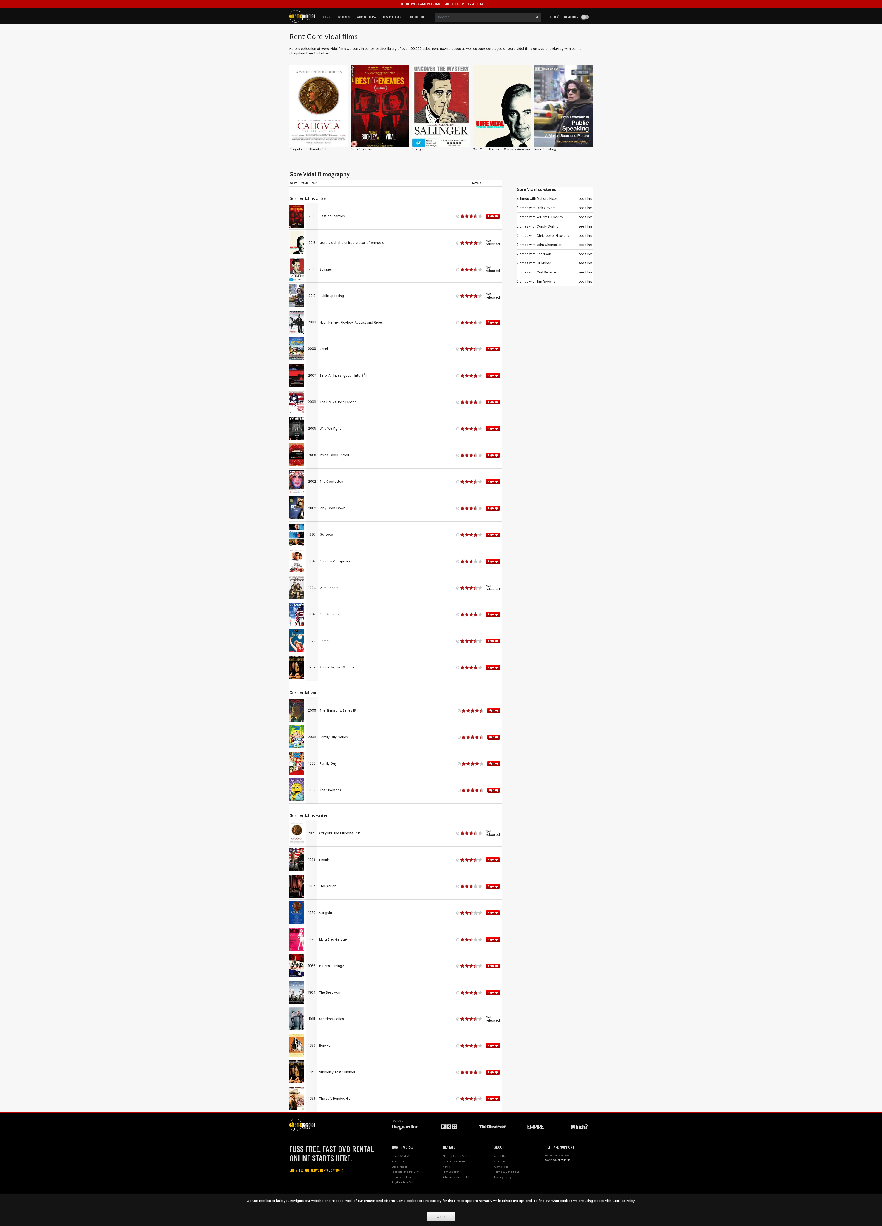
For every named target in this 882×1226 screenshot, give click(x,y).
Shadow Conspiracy (335, 561)
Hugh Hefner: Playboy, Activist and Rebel (351, 322)
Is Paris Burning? (331, 966)
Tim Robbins (546, 281)
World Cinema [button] (366, 16)
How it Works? (401, 1156)
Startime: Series (331, 1019)
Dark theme (572, 16)
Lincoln (324, 860)
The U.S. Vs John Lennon (338, 402)
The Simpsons (330, 790)
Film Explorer (451, 1172)
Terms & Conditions (507, 1172)
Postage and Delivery (405, 1172)
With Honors (329, 588)
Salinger (417, 149)
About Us (500, 1156)
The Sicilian (327, 886)
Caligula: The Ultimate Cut (307, 149)
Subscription (400, 1167)
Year (304, 183)
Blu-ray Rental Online (456, 1156)
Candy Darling (548, 226)
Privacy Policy (502, 1177)
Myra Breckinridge (333, 939)
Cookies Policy (623, 1201)
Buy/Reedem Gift (402, 1182)
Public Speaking (545, 149)
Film (314, 183)
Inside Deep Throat (334, 455)
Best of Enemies (361, 149)
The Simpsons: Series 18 (338, 710)
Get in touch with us (558, 1160)
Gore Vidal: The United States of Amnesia (501, 149)
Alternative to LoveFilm (457, 1177)
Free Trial (313, 53)
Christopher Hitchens (553, 236)
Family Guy (328, 763)
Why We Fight (330, 428)
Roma (324, 641)
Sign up (380, 134)
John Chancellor (549, 245)
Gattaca (326, 535)
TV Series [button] (343, 16)
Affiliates (500, 1161)
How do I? (398, 1161)
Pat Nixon (544, 254)
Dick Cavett (546, 208)
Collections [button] (416, 16)
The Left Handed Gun (335, 1098)
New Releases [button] (392, 16)
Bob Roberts (329, 614)
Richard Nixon (547, 199)
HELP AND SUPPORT (559, 1147)
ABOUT (499, 1147)
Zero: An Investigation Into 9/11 (343, 375)
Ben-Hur (325, 1045)
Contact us (501, 1167)
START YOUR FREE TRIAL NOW (441, 4)
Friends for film (401, 1177)
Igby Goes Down (332, 508)
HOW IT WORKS (402, 1147)
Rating (477, 183)
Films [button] (326, 16)
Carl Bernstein (547, 272)
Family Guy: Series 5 (335, 737)
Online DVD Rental (454, 1161)
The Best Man (329, 992)
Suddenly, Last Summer (338, 667)
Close (441, 1217)
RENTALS (449, 1147)
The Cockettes (331, 481)
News (446, 1167)
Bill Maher (544, 263)
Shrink (324, 349)
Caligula (325, 913)
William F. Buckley (550, 217)
